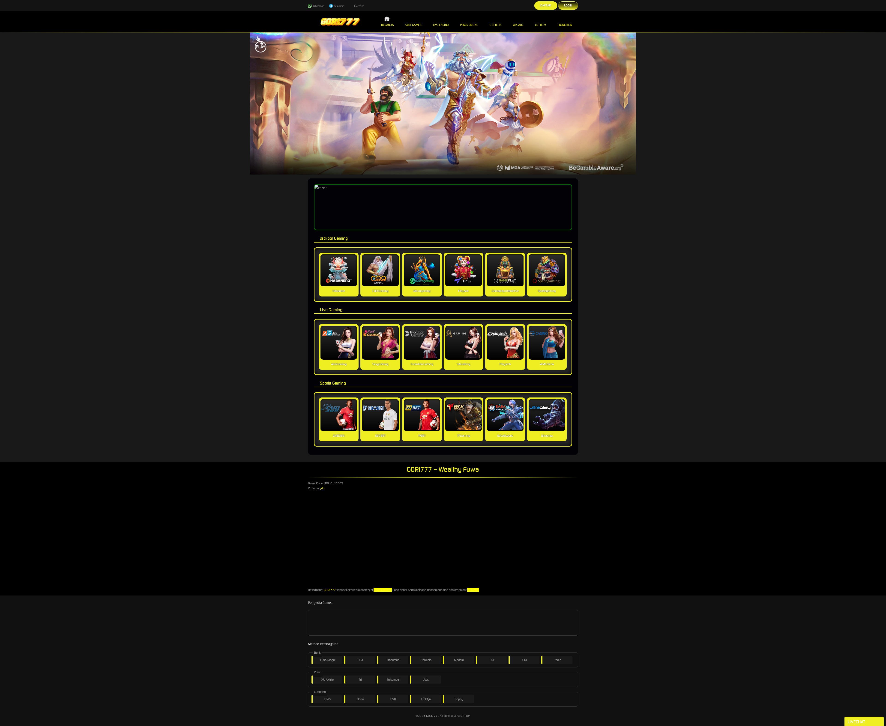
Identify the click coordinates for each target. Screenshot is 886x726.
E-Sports (496, 25)
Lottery (540, 25)
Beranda (387, 25)
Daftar (545, 5)
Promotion (565, 25)
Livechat (359, 6)
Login (568, 5)
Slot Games (413, 25)
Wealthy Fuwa (383, 590)
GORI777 (330, 590)
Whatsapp (318, 6)
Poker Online (469, 25)
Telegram (339, 6)
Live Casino (441, 25)
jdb (322, 488)
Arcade (518, 25)
